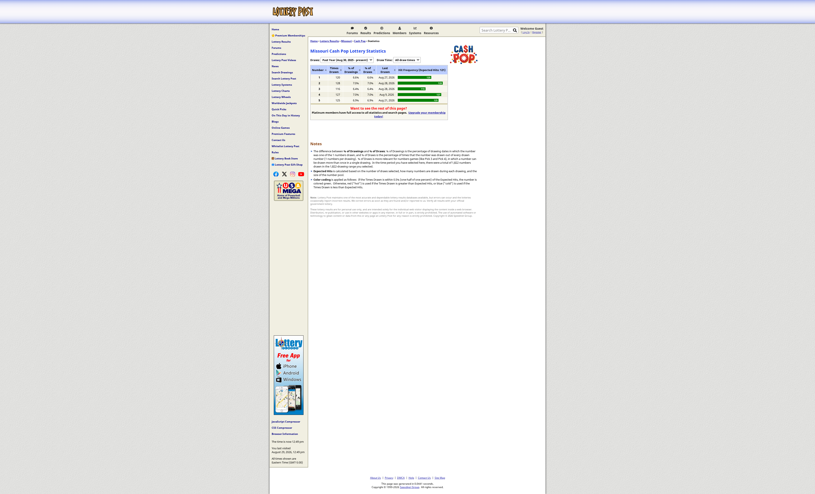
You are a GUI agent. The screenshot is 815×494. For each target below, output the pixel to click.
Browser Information (285, 434)
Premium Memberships (290, 35)
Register (536, 32)
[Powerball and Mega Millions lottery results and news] (289, 200)
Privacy (389, 477)
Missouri (346, 41)
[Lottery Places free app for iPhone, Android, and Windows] (289, 414)
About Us (375, 477)
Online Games (281, 128)
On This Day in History (286, 115)
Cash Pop (360, 41)
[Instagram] (292, 174)
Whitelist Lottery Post (285, 146)
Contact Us (278, 140)
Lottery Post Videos (284, 60)
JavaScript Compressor (286, 421)
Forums (352, 33)
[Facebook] (276, 174)
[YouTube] (301, 174)
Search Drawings (282, 72)
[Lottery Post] (293, 11)
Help (411, 477)
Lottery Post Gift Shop (288, 164)
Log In (526, 32)
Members (399, 33)
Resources (431, 33)
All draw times (405, 60)
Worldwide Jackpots (284, 103)
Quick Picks (279, 109)
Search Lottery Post (284, 78)
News (275, 66)
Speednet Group (409, 487)
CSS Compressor (282, 428)
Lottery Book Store (286, 158)
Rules (275, 152)
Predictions (382, 33)
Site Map (440, 477)
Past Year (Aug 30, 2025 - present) (345, 60)
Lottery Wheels (281, 97)
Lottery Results (281, 41)
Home (275, 29)
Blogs (275, 121)
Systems (415, 33)
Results (365, 33)
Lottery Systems (282, 85)
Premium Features (283, 134)
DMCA (401, 477)
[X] (284, 174)
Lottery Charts (281, 91)
